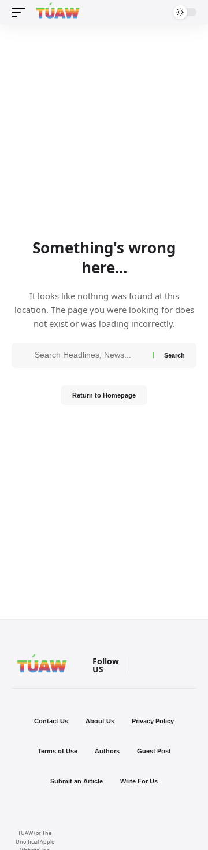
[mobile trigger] (21, 12)
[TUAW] (57, 12)
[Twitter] (188, 665)
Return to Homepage (104, 395)
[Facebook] (154, 665)
